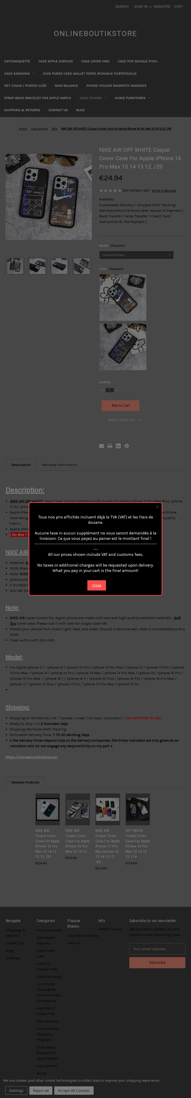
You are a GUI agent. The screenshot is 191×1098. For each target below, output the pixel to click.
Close (96, 585)
